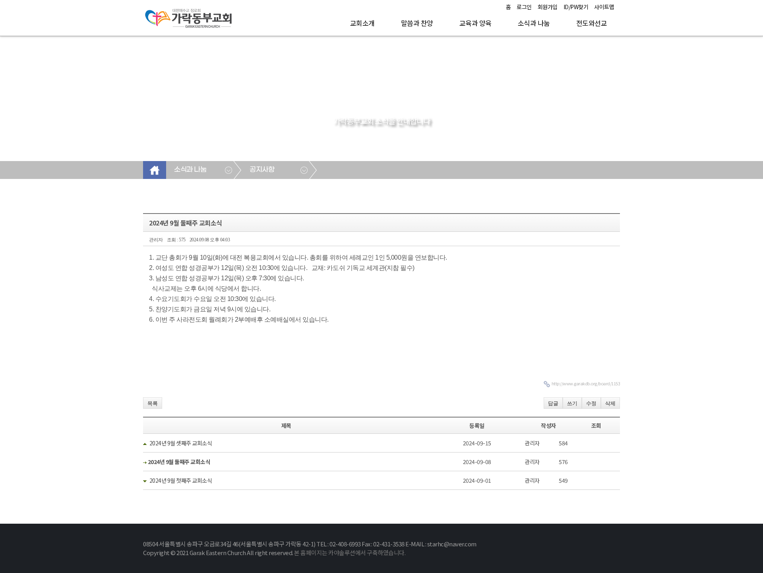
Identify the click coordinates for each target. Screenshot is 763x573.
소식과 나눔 (534, 23)
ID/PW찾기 (576, 6)
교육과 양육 (475, 23)
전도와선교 (591, 23)
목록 (152, 403)
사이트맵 (604, 6)
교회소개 (362, 23)
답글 (553, 403)
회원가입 (548, 6)
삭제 (610, 403)
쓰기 (572, 403)
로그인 (524, 6)
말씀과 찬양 (417, 23)
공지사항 (262, 170)
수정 (591, 403)
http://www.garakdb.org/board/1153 (586, 383)
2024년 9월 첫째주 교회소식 (180, 480)
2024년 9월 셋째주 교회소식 (180, 443)
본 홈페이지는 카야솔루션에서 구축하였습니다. (349, 552)
